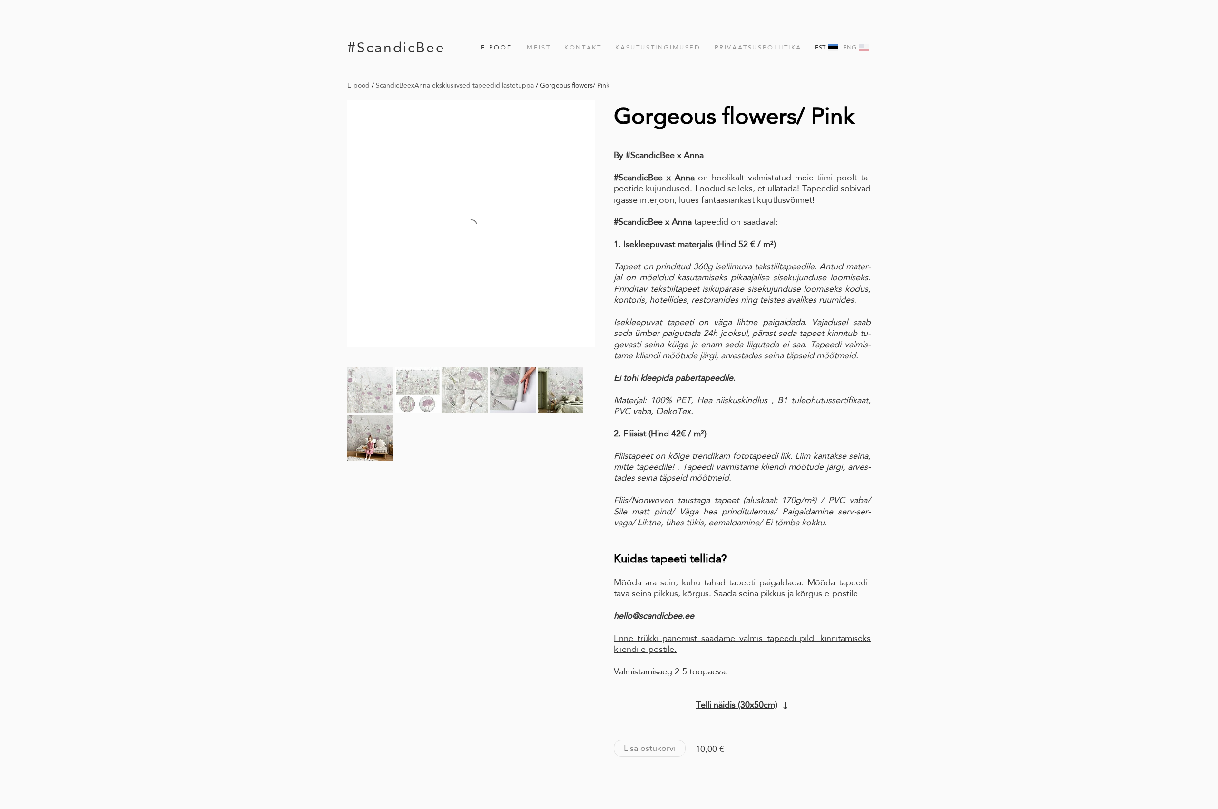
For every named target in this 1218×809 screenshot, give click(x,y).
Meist (538, 47)
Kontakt (582, 47)
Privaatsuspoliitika (758, 47)
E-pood (497, 47)
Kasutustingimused (657, 47)
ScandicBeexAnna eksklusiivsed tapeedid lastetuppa (455, 85)
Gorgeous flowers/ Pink (574, 85)
